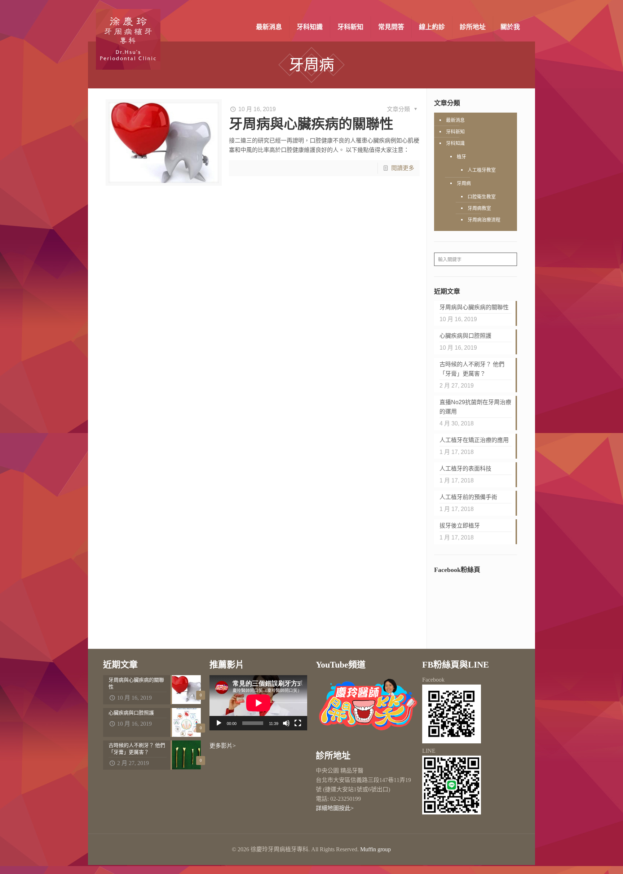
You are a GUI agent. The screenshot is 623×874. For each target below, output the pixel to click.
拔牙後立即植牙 (459, 526)
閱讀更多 (402, 168)
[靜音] (286, 723)
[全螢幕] (297, 723)
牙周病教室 (479, 208)
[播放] (218, 723)
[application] (258, 702)
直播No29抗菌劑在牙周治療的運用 (475, 407)
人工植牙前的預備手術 (468, 497)
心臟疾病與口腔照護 (465, 336)
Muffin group (375, 849)
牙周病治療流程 (484, 219)
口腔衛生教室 (482, 196)
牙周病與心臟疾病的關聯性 (311, 123)
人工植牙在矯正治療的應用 (474, 440)
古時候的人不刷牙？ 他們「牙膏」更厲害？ (471, 369)
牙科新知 (455, 131)
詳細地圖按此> (335, 808)
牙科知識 (455, 143)
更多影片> (222, 746)
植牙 (461, 156)
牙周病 (464, 183)
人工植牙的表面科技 (465, 469)
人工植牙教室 (482, 169)
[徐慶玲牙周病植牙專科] (128, 39)
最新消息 (455, 120)
